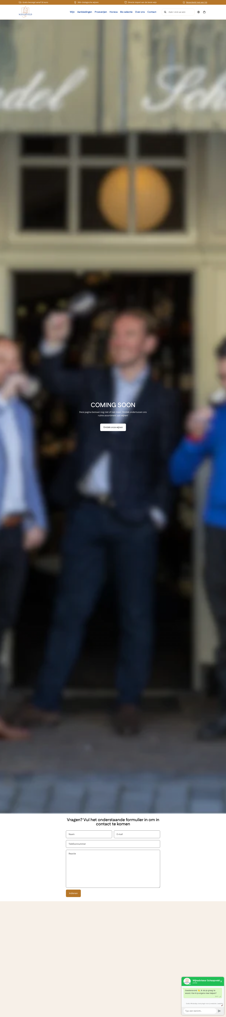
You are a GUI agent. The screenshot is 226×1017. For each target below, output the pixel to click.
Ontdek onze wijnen (113, 427)
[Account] (198, 12)
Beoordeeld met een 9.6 (196, 2)
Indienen (73, 893)
